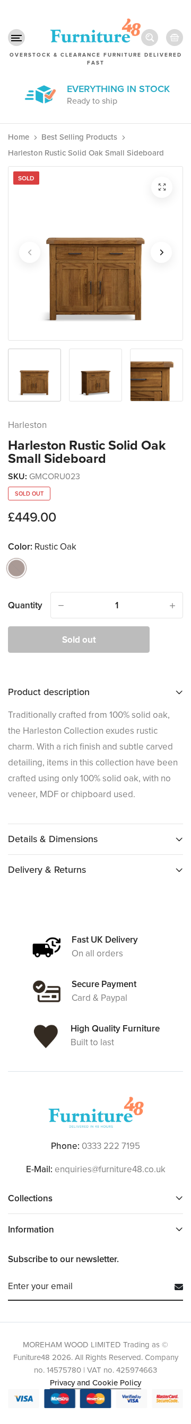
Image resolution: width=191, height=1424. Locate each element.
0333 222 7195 (111, 1146)
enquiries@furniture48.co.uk (110, 1169)
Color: (42, 546)
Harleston (27, 425)
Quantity (25, 605)
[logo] (96, 1112)
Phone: (65, 1146)
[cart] (174, 37)
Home (18, 137)
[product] (161, 187)
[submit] (175, 1287)
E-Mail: (39, 1169)
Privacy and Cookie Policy (95, 1383)
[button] (16, 37)
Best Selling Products (79, 137)
